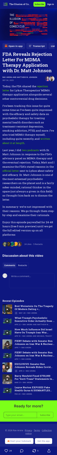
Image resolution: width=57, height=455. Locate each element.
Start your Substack (20, 441)
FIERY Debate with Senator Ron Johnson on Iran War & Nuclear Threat (34, 342)
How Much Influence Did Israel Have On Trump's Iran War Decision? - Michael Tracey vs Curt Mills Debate (33, 331)
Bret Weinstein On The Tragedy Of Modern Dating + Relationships (34, 307)
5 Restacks (38, 244)
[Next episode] (10, 37)
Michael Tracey (44, 336)
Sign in (50, 4)
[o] (7, 309)
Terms (37, 430)
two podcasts (30, 150)
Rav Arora (7, 77)
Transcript (39, 45)
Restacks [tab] (22, 265)
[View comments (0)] (22, 451)
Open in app (16, 45)
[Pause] (3, 37)
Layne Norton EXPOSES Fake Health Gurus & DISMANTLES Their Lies (32, 389)
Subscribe (39, 4)
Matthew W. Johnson (27, 77)
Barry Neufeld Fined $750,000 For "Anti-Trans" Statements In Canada (33, 377)
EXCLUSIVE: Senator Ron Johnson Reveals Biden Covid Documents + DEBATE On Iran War (33, 365)
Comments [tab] (9, 265)
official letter (10, 171)
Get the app (43, 441)
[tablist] (15, 265)
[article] (28, 309)
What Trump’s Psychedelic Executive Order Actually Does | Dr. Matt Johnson (34, 319)
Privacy (28, 430)
